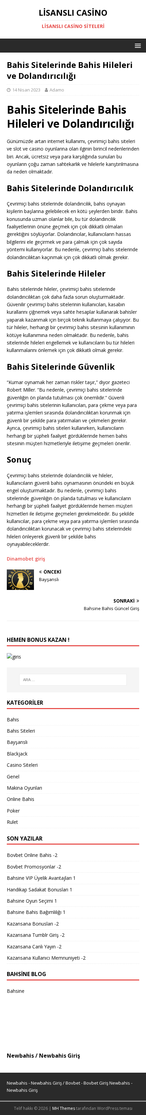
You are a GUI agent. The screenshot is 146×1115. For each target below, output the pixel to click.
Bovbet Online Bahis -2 (32, 855)
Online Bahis (20, 799)
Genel (13, 776)
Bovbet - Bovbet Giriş (87, 1083)
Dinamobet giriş (26, 558)
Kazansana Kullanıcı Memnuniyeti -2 (46, 958)
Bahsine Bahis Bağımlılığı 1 (36, 912)
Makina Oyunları (24, 788)
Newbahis (20, 1055)
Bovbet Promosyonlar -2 (34, 866)
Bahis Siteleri (21, 731)
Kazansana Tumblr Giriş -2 (36, 935)
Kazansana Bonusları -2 (33, 923)
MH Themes (63, 1108)
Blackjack (17, 753)
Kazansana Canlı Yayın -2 (34, 946)
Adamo (57, 90)
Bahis (13, 719)
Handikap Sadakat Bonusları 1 (39, 889)
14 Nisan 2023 (26, 90)
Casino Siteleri (22, 765)
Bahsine (15, 991)
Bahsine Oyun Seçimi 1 (32, 901)
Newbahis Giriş (59, 1055)
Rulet (12, 822)
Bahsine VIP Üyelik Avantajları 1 (41, 878)
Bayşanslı (17, 742)
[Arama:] (73, 680)
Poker (13, 810)
